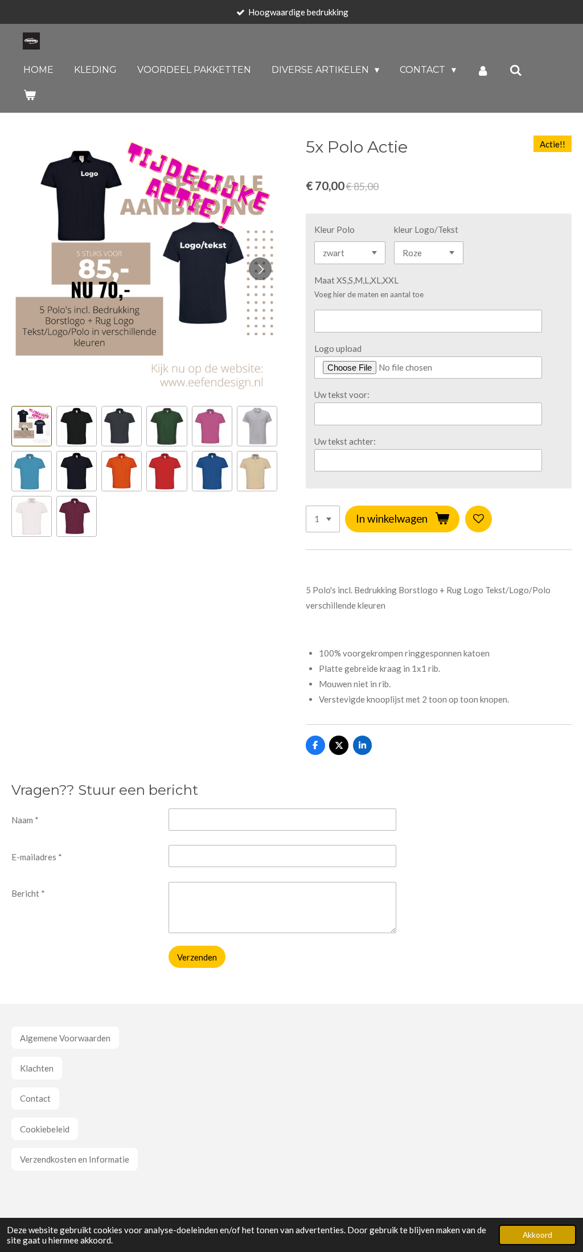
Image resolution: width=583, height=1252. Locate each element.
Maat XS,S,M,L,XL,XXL (356, 280)
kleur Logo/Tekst (426, 229)
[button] (31, 426)
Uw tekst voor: (341, 394)
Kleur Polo (334, 229)
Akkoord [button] (537, 1234)
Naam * (25, 820)
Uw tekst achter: (345, 441)
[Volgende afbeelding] (260, 268)
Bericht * (28, 893)
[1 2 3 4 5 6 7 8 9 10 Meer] (323, 519)
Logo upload (338, 348)
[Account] (482, 70)
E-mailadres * (36, 857)
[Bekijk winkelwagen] (29, 95)
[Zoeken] (515, 70)
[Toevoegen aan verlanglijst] (478, 519)
